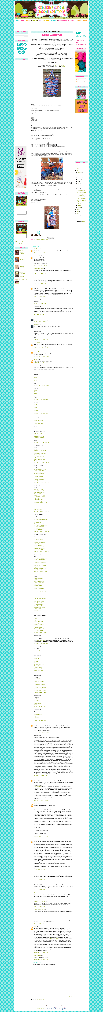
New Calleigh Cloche (81, 192)
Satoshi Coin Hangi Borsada (39, 480)
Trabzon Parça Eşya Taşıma (39, 457)
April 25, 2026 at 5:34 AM (40, 906)
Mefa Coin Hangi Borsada (39, 579)
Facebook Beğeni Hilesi (38, 578)
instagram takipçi (37, 719)
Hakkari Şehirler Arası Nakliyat (40, 452)
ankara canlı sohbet (38, 517)
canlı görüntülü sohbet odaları (40, 562)
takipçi (35, 701)
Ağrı (35, 379)
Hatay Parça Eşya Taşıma (39, 460)
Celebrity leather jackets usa (39, 901)
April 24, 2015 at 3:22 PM (40, 296)
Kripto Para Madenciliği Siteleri (40, 598)
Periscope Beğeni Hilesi (38, 604)
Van (34, 396)
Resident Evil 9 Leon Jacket (39, 883)
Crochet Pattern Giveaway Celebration (22, 266)
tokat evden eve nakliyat (39, 436)
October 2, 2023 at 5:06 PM (41, 399)
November (80, 174)
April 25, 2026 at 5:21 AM (40, 898)
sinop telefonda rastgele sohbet (40, 538)
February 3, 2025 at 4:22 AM (41, 652)
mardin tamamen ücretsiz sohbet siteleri (42, 561)
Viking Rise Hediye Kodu (38, 686)
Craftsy (63, 66)
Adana (35, 393)
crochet (37, 239)
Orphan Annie (36, 318)
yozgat (35, 404)
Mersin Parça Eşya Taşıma (39, 473)
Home (52, 996)
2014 (78, 209)
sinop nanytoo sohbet (38, 549)
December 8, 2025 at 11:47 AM (41, 800)
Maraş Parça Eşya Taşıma (39, 456)
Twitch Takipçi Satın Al (38, 600)
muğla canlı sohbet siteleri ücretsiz (41, 567)
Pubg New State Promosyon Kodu (40, 683)
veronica (35, 803)
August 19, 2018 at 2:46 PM (41, 371)
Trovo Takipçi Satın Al (38, 587)
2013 (78, 211)
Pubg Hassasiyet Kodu (38, 660)
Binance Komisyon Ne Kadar (39, 607)
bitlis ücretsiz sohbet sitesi (39, 526)
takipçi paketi (36, 716)
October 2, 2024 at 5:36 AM (41, 643)
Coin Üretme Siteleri (38, 627)
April (79, 187)
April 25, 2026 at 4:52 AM (40, 889)
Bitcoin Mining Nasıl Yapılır (39, 581)
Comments (79, 81)
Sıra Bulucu (36, 680)
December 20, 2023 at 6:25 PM (41, 551)
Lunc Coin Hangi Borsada (39, 601)
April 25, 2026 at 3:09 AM (40, 879)
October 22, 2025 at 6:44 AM (41, 775)
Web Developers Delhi (38, 277)
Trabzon (35, 382)
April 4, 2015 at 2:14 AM (40, 273)
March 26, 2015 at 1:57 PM (40, 252)
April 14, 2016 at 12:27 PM (40, 321)
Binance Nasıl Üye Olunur (39, 605)
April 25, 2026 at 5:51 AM (40, 915)
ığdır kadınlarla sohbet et (39, 523)
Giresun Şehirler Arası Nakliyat (40, 450)
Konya (35, 391)
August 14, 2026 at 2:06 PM (41, 959)
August (79, 179)
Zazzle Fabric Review (81, 198)
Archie (35, 724)
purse (50, 239)
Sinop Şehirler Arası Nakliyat (39, 490)
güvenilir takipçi (37, 658)
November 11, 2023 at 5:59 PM (41, 482)
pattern (47, 239)
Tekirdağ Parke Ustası (38, 475)
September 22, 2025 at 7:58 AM (41, 732)
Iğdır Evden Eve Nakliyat (38, 476)
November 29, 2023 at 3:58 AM (41, 511)
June (79, 183)
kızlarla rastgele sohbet (38, 520)
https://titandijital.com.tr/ (39, 419)
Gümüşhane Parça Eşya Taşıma (40, 453)
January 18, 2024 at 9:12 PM (41, 632)
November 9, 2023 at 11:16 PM (41, 462)
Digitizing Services (37, 955)
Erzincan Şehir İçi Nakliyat (39, 470)
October (79, 176)
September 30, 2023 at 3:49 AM (41, 385)
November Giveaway (23, 279)
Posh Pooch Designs (38, 248)
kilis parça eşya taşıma (38, 420)
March (79, 188)
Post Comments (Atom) (40, 999)
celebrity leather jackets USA (39, 873)
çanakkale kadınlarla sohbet (39, 559)
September (80, 177)
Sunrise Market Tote (52, 35)
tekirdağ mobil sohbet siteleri (40, 568)
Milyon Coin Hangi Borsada (39, 620)
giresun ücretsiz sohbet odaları (40, 569)
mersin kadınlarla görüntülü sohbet (41, 519)
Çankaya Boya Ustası (38, 449)
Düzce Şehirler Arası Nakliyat (39, 492)
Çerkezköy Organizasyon (39, 479)
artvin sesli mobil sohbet (39, 528)
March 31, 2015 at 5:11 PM (40, 265)
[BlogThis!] (50, 238)
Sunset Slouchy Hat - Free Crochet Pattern (23, 259)
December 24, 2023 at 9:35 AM (41, 571)
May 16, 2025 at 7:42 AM (40, 720)
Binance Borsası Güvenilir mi (39, 602)
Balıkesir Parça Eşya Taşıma (39, 459)
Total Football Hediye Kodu (39, 684)
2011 (78, 215)
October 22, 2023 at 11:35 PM (41, 442)
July (78, 181)
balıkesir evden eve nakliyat (39, 434)
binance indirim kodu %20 (39, 509)
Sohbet (35, 590)
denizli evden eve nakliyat (39, 439)
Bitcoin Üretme (37, 584)
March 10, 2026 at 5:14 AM (40, 869)
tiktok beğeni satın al (38, 714)
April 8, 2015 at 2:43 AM (40, 283)
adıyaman (36, 410)
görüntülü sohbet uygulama (39, 548)
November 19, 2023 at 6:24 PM (41, 502)
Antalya (35, 390)
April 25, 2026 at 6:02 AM (40, 923)
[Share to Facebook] (53, 238)
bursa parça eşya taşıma (38, 422)
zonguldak (36, 409)
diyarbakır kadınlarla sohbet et (40, 565)
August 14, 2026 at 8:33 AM (41, 952)
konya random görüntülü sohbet (40, 525)
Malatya (35, 380)
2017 (78, 167)
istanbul (35, 377)
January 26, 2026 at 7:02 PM (41, 836)
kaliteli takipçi (36, 717)
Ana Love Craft (37, 255)
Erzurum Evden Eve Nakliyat (39, 478)
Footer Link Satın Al (38, 667)
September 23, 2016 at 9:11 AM (41, 356)
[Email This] (49, 238)
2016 (78, 168)
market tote (43, 239)
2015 (78, 170)
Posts (78, 79)
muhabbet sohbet (37, 522)
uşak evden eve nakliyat (38, 433)
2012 (78, 213)
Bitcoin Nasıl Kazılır (38, 585)
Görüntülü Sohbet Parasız (39, 582)
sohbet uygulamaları (38, 545)
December (80, 172)
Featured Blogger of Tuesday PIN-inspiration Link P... (81, 195)
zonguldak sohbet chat (38, 529)
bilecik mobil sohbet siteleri (39, 564)
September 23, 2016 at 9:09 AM (41, 347)
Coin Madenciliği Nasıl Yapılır (39, 628)
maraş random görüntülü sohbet (40, 558)
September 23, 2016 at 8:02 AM (41, 339)
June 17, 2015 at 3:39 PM (40, 314)
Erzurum (35, 376)
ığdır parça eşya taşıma (38, 423)
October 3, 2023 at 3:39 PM (41, 413)
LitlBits (35, 287)
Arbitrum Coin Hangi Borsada (39, 501)
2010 (78, 217)
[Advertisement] (51, 25)
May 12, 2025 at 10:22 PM (40, 706)
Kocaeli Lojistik (37, 454)
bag (34, 239)
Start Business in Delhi (38, 268)
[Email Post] (47, 237)
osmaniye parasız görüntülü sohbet (41, 546)
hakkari (35, 407)
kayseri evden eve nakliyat (39, 437)
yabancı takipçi (37, 650)
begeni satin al (37, 700)
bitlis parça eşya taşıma (38, 424)
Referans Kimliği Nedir (38, 621)
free (39, 239)
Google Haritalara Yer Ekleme (40, 663)
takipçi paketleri (37, 698)
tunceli (35, 406)
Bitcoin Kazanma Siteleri (39, 588)
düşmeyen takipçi (37, 703)
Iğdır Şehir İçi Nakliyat (38, 493)
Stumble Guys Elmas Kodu (39, 681)
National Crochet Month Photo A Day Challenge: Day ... (82, 202)
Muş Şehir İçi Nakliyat (38, 498)
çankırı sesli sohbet (38, 543)
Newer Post (33, 996)
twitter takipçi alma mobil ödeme (40, 713)
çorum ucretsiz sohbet (38, 539)
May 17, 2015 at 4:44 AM (40, 303)
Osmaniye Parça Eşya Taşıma (39, 495)
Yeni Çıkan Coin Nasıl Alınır (39, 624)
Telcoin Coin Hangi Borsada (39, 626)
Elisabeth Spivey (37, 342)
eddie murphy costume (41, 640)
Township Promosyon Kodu (39, 665)
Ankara (35, 394)
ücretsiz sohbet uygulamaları (39, 542)
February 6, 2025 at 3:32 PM (41, 692)
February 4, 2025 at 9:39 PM (41, 672)
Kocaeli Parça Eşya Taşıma (39, 472)
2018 (78, 165)
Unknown (36, 359)
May (79, 185)
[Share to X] (51, 238)
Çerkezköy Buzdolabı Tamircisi (40, 469)
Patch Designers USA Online (54, 938)
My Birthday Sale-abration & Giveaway (22, 252)
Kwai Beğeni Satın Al (38, 610)
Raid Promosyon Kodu (38, 670)
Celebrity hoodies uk (38, 892)
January (79, 207)
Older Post (71, 996)
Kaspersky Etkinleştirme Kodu (40, 690)
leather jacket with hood (39, 918)
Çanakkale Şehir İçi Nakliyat (39, 496)
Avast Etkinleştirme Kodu (39, 664)
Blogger (83, 221)
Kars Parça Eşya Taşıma (38, 499)
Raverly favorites (59, 65)
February (79, 205)
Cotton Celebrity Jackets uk (39, 909)
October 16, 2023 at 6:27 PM (41, 428)
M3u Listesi (36, 661)
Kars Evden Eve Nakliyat (38, 489)
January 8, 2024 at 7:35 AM (40, 592)
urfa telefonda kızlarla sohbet (40, 541)
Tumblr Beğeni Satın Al (38, 623)
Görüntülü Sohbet (37, 608)
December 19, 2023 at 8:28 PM (41, 531)
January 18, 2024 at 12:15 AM (41, 612)
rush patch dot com (38, 786)
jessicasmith (36, 779)
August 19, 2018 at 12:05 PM (41, 362)
